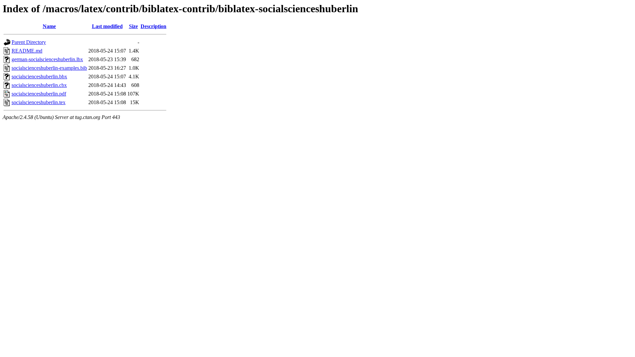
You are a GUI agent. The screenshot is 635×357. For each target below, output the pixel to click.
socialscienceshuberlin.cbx (39, 85)
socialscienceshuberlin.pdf (39, 94)
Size (133, 26)
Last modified (107, 26)
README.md (27, 51)
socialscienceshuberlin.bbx (39, 76)
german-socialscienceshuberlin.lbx (47, 59)
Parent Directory (29, 42)
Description (153, 26)
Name (49, 26)
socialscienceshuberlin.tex (38, 102)
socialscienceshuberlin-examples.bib (49, 68)
